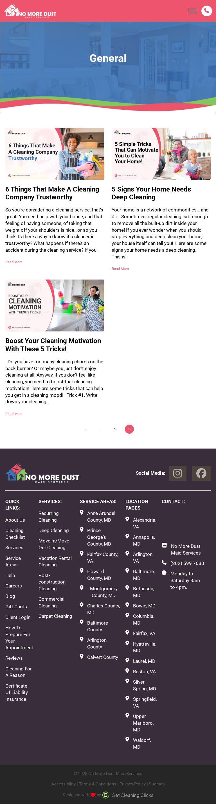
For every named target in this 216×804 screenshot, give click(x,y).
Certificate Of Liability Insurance (16, 692)
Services (14, 547)
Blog (10, 596)
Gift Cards (16, 606)
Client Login (17, 617)
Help (10, 575)
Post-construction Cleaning (52, 582)
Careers (13, 586)
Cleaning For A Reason (18, 672)
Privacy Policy (133, 784)
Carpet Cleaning (55, 616)
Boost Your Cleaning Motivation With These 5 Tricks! (53, 345)
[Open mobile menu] (192, 11)
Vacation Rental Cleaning (55, 561)
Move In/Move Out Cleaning (54, 544)
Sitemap (157, 784)
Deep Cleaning (54, 530)
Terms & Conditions (97, 784)
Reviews (14, 658)
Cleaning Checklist (15, 534)
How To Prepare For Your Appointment (19, 637)
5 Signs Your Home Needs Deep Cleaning (151, 193)
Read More (13, 262)
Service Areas (13, 561)
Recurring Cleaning (49, 516)
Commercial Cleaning (51, 602)
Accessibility (63, 784)
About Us (15, 520)
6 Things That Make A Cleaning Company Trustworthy (52, 193)
